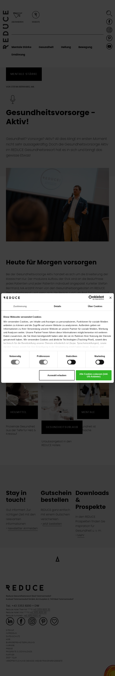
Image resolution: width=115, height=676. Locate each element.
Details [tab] (57, 306)
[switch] (43, 362)
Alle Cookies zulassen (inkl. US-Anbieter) (93, 375)
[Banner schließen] (110, 298)
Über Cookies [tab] (95, 306)
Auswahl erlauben (56, 375)
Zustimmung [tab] (20, 306)
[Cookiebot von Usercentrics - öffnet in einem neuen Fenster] (91, 297)
